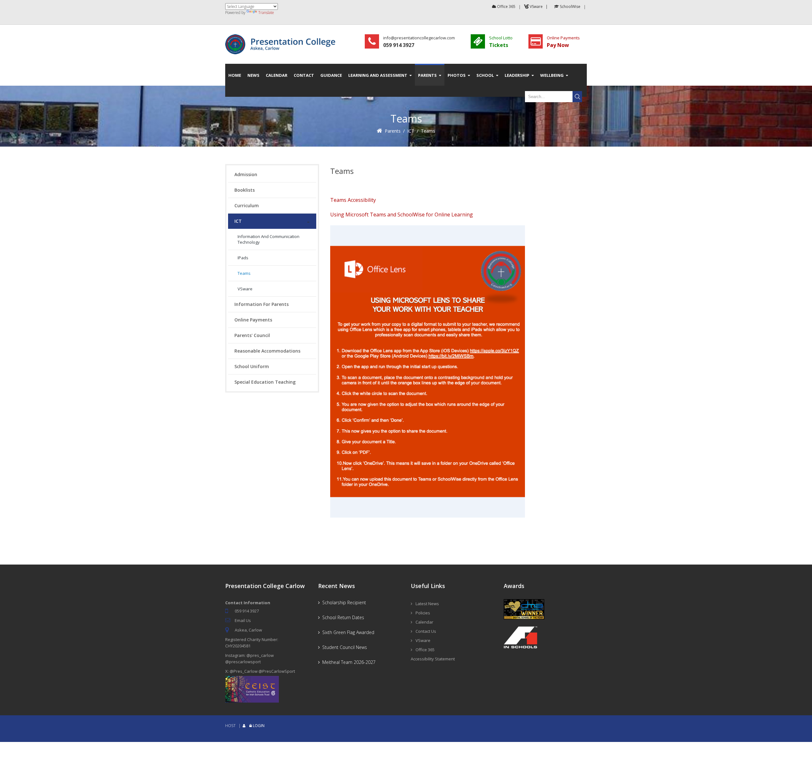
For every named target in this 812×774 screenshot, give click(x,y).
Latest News (427, 603)
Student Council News (343, 647)
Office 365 (505, 6)
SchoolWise (569, 6)
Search (577, 96)
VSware (245, 289)
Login (259, 725)
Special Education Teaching (265, 382)
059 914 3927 (247, 611)
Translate (266, 12)
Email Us (243, 620)
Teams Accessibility (353, 199)
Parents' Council (252, 335)
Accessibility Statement (433, 659)
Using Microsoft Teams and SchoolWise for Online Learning (401, 214)
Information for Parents (261, 304)
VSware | (539, 6)
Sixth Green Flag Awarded (347, 632)
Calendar (424, 622)
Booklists (244, 190)
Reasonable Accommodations (267, 351)
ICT (410, 131)
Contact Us (426, 631)
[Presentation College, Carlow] (282, 37)
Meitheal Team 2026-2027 (348, 662)
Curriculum (246, 205)
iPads (243, 258)
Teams (428, 131)
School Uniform (251, 366)
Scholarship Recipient (343, 602)
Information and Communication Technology (268, 239)
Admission (245, 174)
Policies (423, 613)
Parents (393, 131)
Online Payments (253, 320)
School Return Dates (342, 617)
